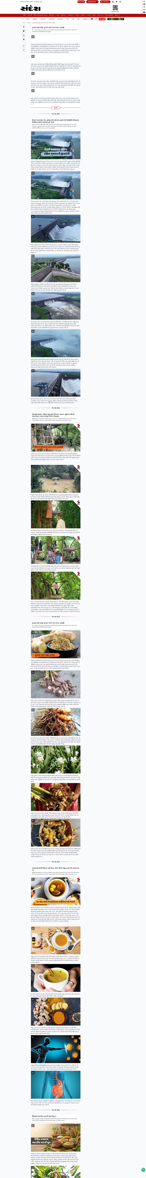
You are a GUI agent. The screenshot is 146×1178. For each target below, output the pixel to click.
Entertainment (109, 15)
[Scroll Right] (89, 19)
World (77, 15)
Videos (27, 19)
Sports (89, 15)
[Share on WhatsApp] (143, 1170)
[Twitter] (144, 7)
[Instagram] (144, 9)
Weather (51, 15)
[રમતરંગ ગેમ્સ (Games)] (92, 19)
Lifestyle (99, 15)
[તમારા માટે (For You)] (96, 19)
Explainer (35, 19)
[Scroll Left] (22, 19)
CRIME (94, 15)
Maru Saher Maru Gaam (40, 15)
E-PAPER (82, 1)
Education (43, 19)
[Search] (120, 1)
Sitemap (34, 1172)
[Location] (116, 1)
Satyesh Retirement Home (66, 1172)
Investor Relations (7, 1172)
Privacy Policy (42, 1172)
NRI (78, 19)
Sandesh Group (53, 1172)
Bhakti (117, 15)
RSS (28, 1172)
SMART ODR (93, 1172)
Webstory (63, 15)
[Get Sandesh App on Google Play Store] (106, 1172)
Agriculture (60, 19)
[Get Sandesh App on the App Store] (119, 1172)
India (58, 15)
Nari (73, 19)
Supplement (92, 1)
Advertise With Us (19, 1172)
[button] (52, 15)
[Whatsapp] (144, 1)
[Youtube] (144, 12)
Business (70, 15)
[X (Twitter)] (135, 1175)
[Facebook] (144, 4)
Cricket (83, 15)
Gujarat (29, 15)
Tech (67, 19)
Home (24, 15)
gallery (29, 22)
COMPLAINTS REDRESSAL (81, 1172)
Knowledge (51, 19)
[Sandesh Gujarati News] (32, 8)
